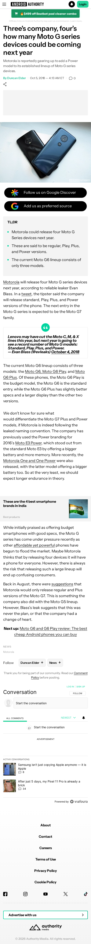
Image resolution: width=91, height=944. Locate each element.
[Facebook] (5, 894)
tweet (26, 294)
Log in (70, 686)
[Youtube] (45, 894)
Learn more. (76, 21)
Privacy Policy (45, 871)
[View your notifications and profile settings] (83, 718)
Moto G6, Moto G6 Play (45, 371)
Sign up (80, 686)
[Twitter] (65, 894)
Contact (45, 836)
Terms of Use (45, 859)
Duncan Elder (16, 78)
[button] (45, 4)
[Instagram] (25, 894)
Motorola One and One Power (29, 460)
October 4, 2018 (65, 352)
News (7, 646)
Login (83, 4)
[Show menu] (4, 4)
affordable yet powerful (34, 545)
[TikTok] (86, 894)
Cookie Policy (45, 882)
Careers (45, 848)
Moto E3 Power (28, 443)
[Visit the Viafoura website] (79, 801)
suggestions (62, 584)
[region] (45, 745)
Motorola (11, 282)
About (45, 825)
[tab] (15, 717)
